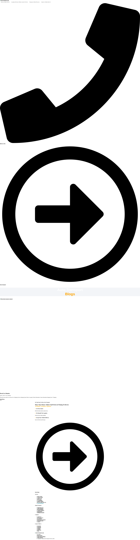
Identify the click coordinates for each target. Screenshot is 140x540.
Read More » (2, 399)
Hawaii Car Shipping (5, 393)
